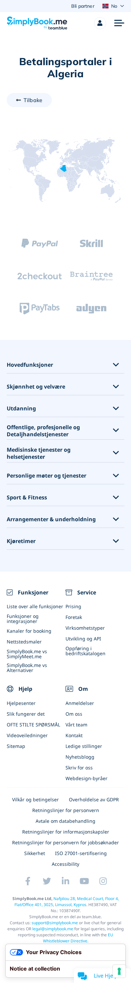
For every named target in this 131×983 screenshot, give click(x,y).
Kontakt (74, 735)
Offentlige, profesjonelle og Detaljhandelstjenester (43, 431)
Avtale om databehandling (65, 821)
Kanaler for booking (29, 631)
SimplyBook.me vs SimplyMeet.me (27, 654)
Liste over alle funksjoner (35, 606)
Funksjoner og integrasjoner (23, 618)
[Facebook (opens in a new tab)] (28, 881)
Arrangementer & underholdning (51, 519)
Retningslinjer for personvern (65, 810)
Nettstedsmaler (24, 641)
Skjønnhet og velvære (36, 386)
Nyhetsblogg (80, 757)
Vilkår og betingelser (35, 799)
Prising (73, 606)
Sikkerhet (34, 853)
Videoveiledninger (27, 735)
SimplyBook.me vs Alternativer (27, 667)
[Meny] (119, 23)
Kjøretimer (21, 541)
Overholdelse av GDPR (94, 799)
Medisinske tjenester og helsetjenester (39, 453)
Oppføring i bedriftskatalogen (85, 651)
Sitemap (16, 746)
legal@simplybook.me (52, 929)
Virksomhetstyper (85, 628)
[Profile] (100, 23)
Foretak (74, 617)
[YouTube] (84, 881)
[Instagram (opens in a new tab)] (103, 881)
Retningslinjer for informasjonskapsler (65, 832)
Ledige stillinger (84, 746)
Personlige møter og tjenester (46, 475)
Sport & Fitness (27, 497)
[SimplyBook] (37, 23)
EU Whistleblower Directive (78, 938)
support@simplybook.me (55, 923)
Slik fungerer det (26, 714)
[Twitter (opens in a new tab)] (47, 881)
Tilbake (33, 100)
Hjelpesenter (21, 703)
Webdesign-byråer (86, 778)
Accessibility (65, 864)
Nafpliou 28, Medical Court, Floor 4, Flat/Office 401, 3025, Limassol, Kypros (66, 901)
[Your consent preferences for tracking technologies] (119, 971)
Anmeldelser (80, 703)
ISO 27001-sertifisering (81, 853)
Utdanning (21, 408)
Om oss (74, 714)
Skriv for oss (79, 767)
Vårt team (76, 724)
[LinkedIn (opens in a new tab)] (65, 881)
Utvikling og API (83, 638)
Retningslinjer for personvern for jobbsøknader (65, 842)
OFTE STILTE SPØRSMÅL (33, 724)
